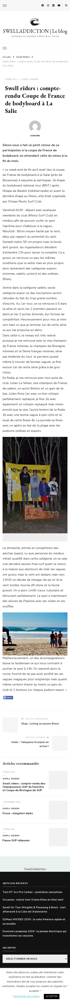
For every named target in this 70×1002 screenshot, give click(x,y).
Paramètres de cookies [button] (26, 996)
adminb (35, 135)
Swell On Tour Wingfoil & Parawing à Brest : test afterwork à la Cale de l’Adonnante (34, 910)
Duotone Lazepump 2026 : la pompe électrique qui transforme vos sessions (34, 933)
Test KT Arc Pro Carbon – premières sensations (32, 892)
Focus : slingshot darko (18, 813)
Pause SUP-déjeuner (16, 840)
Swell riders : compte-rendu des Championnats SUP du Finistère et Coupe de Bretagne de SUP (24, 787)
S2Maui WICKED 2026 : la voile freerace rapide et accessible (34, 922)
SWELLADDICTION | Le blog (35, 31)
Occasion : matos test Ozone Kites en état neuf (33, 900)
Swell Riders (30, 79)
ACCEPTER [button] (51, 996)
